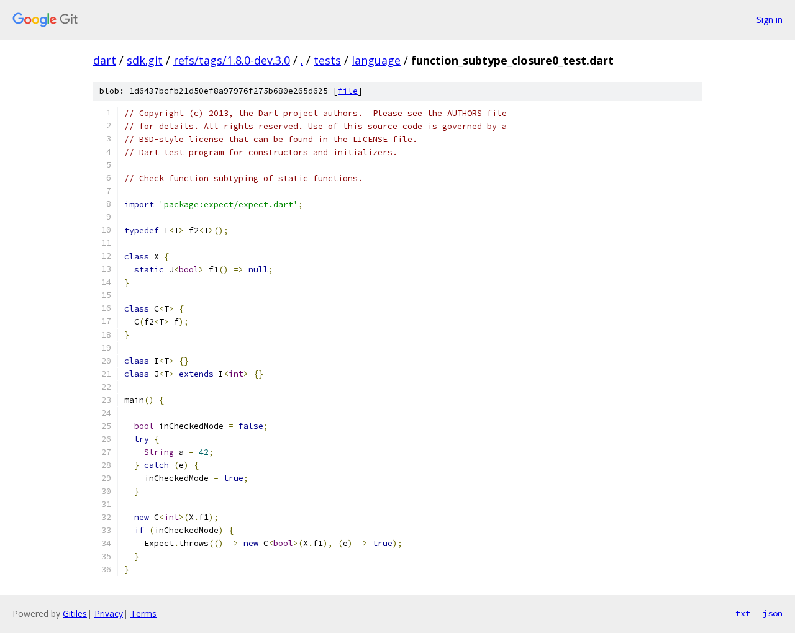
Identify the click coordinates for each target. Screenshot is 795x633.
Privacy (108, 613)
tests (327, 60)
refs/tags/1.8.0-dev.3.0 (231, 60)
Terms (143, 613)
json (773, 613)
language (376, 60)
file (348, 91)
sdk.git (145, 60)
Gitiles (75, 613)
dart (104, 60)
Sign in (769, 19)
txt (742, 613)
